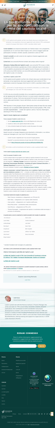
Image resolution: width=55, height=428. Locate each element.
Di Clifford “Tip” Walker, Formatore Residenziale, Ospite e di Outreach (24, 257)
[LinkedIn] (50, 414)
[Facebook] (44, 414)
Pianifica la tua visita (20, 360)
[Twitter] (47, 414)
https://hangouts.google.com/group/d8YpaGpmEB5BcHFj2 (27, 142)
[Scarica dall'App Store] (36, 388)
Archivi (3, 404)
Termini (3, 400)
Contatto (4, 385)
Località (3, 394)
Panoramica (4, 363)
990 (28, 424)
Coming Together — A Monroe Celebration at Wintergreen (27, 1)
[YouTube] (42, 414)
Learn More (27, 279)
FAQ (3, 397)
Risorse (18, 357)
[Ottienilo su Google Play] (31, 388)
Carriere (3, 388)
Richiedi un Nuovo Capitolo (31, 167)
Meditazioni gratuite (20, 363)
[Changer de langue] (2, 5)
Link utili (18, 369)
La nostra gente (5, 391)
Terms (19, 413)
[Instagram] (39, 414)
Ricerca (4, 357)
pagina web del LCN (17, 121)
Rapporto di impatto (35, 424)
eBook (17, 366)
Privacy (14, 413)
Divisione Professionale (7, 369)
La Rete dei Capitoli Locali (11, 261)
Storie (17, 372)
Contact (25, 413)
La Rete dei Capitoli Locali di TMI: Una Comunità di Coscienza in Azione (25, 255)
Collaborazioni (5, 366)
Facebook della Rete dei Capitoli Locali (20, 151)
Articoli (3, 372)
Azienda (4, 382)
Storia (3, 360)
